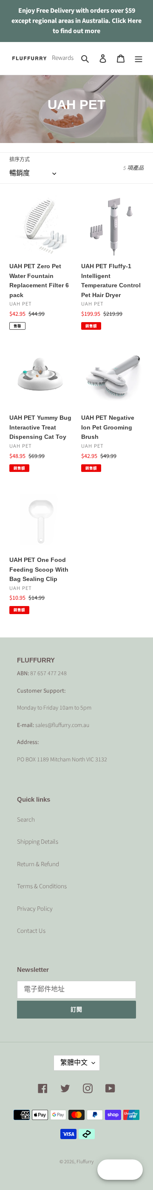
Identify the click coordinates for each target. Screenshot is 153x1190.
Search (26, 819)
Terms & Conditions (42, 886)
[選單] (138, 58)
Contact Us (31, 930)
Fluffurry (85, 1161)
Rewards (63, 57)
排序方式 (19, 159)
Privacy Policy (35, 908)
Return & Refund (38, 864)
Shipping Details (37, 841)
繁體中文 (74, 1062)
